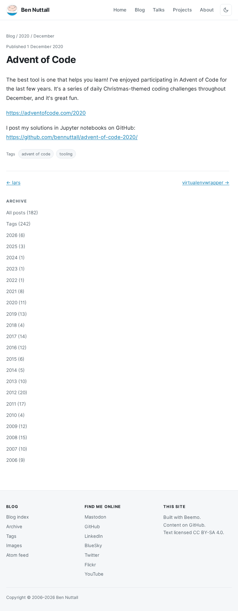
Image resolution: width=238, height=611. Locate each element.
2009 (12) (16, 426)
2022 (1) (15, 280)
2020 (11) (16, 303)
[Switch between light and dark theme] (226, 10)
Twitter (92, 555)
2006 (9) (15, 460)
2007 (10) (16, 449)
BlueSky (93, 545)
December (43, 35)
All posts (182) (22, 213)
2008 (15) (16, 437)
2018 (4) (15, 325)
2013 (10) (16, 381)
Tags (11, 536)
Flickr (90, 565)
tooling (66, 154)
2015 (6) (15, 359)
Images (14, 545)
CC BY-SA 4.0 (208, 532)
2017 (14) (16, 336)
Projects (182, 10)
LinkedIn (94, 536)
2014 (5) (15, 370)
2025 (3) (15, 246)
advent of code (36, 154)
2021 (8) (15, 291)
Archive (14, 526)
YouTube (94, 574)
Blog (140, 10)
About (207, 10)
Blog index (17, 517)
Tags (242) (18, 224)
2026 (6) (15, 235)
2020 (24, 35)
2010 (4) (15, 415)
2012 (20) (16, 392)
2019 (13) (16, 314)
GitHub (92, 526)
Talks (159, 10)
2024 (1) (15, 258)
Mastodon (95, 517)
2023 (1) (15, 269)
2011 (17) (16, 404)
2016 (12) (16, 347)
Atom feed (17, 555)
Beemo (192, 517)
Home (119, 10)
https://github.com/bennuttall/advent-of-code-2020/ (72, 137)
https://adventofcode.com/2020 (46, 113)
